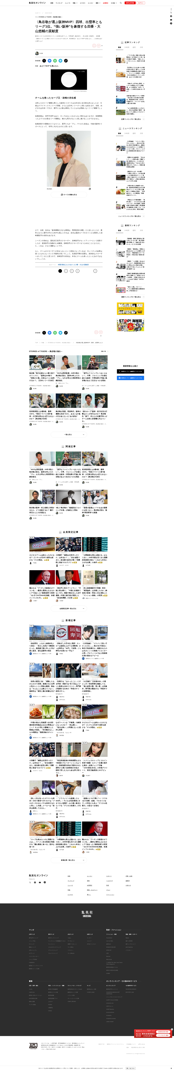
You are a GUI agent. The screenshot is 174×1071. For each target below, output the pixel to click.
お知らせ (128, 885)
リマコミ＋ (70, 950)
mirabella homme (111, 1018)
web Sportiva (129, 947)
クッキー (89, 938)
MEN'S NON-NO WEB (112, 970)
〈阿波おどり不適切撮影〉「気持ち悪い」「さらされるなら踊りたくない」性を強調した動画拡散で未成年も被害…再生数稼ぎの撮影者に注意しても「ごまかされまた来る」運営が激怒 (136, 204)
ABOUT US (101, 1044)
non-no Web (109, 941)
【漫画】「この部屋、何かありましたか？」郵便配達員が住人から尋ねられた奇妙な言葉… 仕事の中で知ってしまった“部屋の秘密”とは (136, 265)
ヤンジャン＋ (51, 944)
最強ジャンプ (32, 947)
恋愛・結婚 (129, 876)
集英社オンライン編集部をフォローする (131, 371)
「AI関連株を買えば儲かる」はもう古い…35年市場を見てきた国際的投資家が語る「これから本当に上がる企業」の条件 (94, 558)
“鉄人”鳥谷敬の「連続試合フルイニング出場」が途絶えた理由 (68, 509)
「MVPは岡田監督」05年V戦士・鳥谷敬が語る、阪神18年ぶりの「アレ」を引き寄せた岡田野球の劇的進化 (68, 376)
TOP (36, 342)
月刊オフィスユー (91, 944)
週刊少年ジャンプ (33, 938)
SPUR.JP (108, 950)
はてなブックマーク (60, 61)
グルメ (108, 890)
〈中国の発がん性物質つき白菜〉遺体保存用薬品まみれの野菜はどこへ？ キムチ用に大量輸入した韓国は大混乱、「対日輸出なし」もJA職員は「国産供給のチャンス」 (42, 729)
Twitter (44, 61)
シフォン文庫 (71, 995)
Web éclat (109, 959)
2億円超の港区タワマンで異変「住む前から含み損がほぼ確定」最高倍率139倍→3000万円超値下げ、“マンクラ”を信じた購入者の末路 (136, 99)
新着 (52, 3)
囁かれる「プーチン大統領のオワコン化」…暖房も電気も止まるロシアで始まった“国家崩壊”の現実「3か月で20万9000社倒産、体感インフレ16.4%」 (42, 593)
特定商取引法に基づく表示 (138, 1047)
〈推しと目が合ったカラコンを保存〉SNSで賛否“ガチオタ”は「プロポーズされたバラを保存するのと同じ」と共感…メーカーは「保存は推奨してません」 (42, 803)
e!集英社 (50, 1007)
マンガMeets (71, 953)
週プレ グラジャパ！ (131, 944)
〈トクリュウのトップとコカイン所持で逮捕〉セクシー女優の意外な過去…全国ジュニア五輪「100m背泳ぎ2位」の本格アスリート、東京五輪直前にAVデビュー (94, 767)
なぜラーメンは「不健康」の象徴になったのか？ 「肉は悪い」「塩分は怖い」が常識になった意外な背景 (68, 726)
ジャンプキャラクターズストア (114, 997)
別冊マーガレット (72, 944)
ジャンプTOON (33, 959)
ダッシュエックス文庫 (73, 998)
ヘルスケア (58, 720)
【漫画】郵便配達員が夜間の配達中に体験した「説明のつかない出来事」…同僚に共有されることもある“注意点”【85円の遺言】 (136, 277)
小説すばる (32, 992)
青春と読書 (32, 1001)
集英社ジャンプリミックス (36, 965)
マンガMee (70, 947)
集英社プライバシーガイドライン (115, 1044)
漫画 (88, 880)
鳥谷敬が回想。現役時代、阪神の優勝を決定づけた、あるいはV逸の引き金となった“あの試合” (68, 413)
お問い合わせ (141, 1044)
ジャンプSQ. (32, 941)
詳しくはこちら (131, 1068)
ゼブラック (32, 953)
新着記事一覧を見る (68, 860)
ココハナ (89, 941)
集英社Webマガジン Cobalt (75, 989)
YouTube (171, 20)
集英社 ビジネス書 (53, 992)
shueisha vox (109, 1003)
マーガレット (71, 941)
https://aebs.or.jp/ (51, 1049)
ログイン (140, 3)
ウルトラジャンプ (52, 953)
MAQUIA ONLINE (111, 947)
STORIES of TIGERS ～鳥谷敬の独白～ (50, 17)
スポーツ (37, 13)
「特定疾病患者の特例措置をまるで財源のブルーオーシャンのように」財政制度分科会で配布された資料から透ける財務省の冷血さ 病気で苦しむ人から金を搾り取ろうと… (68, 767)
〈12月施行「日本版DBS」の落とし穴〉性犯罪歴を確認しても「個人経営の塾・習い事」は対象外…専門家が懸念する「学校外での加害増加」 (94, 686)
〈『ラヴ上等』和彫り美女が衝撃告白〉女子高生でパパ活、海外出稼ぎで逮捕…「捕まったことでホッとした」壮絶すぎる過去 (136, 59)
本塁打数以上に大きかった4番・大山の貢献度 (73, 264)
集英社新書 (51, 995)
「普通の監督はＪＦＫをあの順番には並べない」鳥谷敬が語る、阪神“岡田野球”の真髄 (94, 510)
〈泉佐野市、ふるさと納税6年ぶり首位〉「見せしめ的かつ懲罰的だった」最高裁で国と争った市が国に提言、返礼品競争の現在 (42, 647)
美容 (107, 885)
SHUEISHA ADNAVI (131, 989)
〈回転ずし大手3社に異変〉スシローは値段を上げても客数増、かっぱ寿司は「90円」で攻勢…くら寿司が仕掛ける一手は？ (68, 647)
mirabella (108, 1015)
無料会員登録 (130, 3)
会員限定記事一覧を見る (68, 608)
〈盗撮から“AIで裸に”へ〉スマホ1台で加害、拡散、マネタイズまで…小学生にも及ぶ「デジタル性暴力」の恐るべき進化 (94, 802)
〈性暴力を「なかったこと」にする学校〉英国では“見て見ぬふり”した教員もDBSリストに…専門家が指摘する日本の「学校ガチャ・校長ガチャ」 (68, 686)
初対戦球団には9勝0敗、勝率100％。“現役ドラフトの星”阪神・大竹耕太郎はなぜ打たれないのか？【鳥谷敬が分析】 (42, 415)
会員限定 (105, 3)
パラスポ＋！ (129, 950)
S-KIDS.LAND (91, 992)
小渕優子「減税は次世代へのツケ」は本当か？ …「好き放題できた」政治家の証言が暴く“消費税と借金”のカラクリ (68, 558)
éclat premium (110, 1012)
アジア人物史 (32, 1004)
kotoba (50, 1004)
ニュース (67, 3)
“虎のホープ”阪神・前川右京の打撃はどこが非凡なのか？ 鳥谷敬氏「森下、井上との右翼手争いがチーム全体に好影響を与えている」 (94, 416)
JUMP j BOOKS (72, 1001)
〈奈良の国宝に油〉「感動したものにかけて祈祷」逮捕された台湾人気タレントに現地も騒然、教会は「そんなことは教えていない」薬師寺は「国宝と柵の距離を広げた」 (42, 687)
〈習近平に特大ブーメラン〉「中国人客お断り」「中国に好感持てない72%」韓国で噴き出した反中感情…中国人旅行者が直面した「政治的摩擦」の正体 (68, 593)
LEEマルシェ (109, 1006)
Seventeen (109, 938)
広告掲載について (131, 1044)
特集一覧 (103, 351)
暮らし (89, 894)
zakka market (109, 1021)
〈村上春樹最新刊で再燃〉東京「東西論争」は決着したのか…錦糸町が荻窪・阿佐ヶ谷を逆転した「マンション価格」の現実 (94, 591)
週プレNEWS (129, 941)
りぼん (69, 938)
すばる (30, 989)
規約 (128, 1047)
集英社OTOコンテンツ (112, 989)
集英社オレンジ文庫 (73, 992)
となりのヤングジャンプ (54, 947)
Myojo (127, 938)
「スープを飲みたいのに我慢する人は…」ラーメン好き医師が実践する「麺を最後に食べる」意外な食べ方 (42, 843)
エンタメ (90, 3)
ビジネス (82, 3)
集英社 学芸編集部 (53, 989)
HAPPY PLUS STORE (112, 1000)
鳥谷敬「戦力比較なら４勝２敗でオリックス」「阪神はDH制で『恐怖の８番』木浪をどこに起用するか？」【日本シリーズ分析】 (42, 376)
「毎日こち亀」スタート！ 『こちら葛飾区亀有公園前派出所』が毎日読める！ (136, 288)
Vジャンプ (31, 944)
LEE (107, 953)
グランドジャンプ (52, 950)
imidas (50, 1010)
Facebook (49, 61)
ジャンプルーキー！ (34, 956)
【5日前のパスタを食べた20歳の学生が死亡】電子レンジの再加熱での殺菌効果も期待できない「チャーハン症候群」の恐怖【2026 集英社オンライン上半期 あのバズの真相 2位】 (136, 72)
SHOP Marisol (110, 1009)
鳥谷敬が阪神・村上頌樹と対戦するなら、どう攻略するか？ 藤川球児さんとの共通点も (42, 510)
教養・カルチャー (86, 552)
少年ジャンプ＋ (33, 950)
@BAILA (108, 944)
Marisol (108, 956)
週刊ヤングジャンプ (53, 938)
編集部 (128, 880)
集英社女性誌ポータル (112, 967)
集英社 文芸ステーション (35, 995)
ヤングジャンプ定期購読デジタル (56, 941)
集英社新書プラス (52, 998)
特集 (36, 17)
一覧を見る (68, 434)
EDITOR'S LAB (130, 992)
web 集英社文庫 (33, 998)
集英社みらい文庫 (91, 989)
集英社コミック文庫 (34, 968)
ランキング (59, 3)
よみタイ (50, 1001)
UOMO (108, 973)
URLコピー (66, 61)
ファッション (110, 894)
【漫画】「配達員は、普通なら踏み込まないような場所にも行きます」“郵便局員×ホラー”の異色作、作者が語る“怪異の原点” (136, 252)
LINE (55, 61)
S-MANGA (31, 962)
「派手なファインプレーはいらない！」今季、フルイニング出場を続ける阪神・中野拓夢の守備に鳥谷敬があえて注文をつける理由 (94, 376)
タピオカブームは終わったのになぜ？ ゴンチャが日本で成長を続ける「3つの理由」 (42, 557)
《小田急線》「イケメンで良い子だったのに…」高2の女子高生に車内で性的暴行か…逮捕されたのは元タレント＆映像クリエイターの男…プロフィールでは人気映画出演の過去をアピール (94, 649)
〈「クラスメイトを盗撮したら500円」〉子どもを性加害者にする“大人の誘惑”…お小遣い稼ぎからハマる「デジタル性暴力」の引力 (68, 803)
